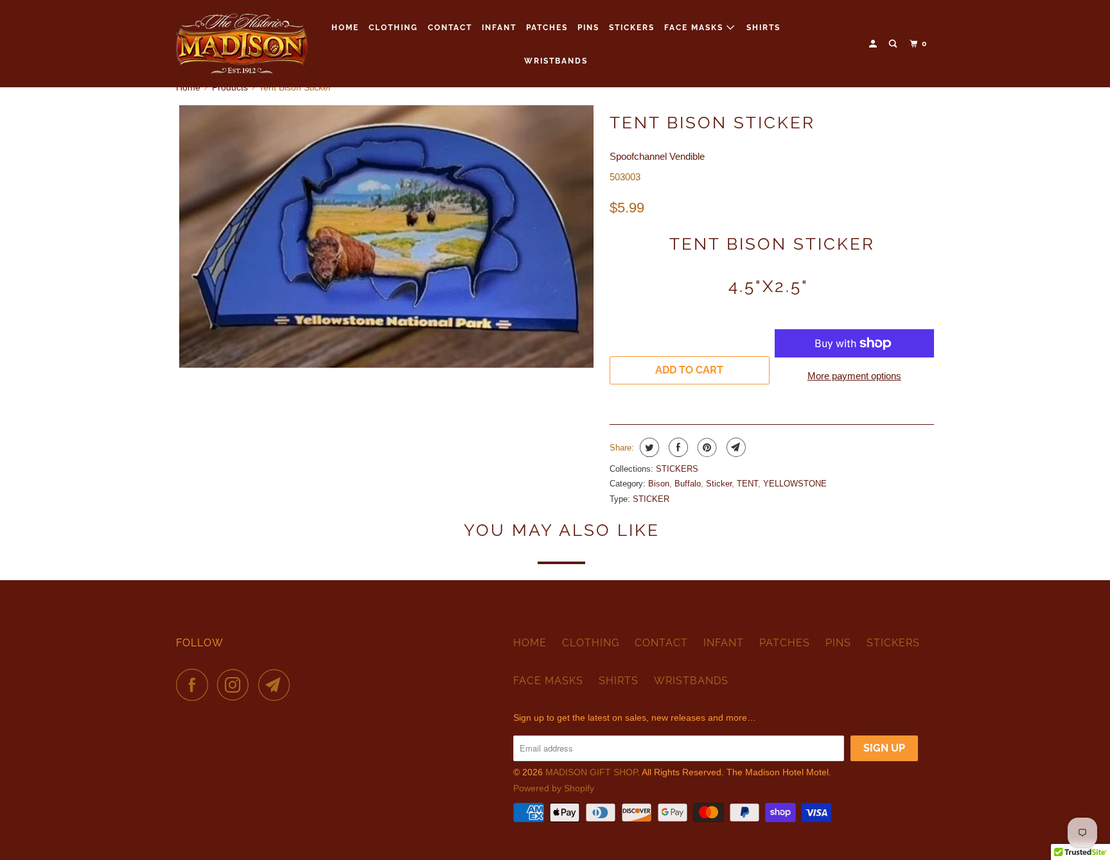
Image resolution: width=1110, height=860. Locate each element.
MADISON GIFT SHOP (591, 772)
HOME (345, 27)
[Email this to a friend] (734, 447)
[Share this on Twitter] (648, 447)
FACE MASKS (695, 27)
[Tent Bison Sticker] (386, 236)
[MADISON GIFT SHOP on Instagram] (236, 685)
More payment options (854, 375)
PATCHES (547, 27)
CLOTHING (393, 27)
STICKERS (632, 27)
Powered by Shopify (553, 788)
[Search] (894, 44)
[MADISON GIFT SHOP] (242, 43)
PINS (588, 27)
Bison (658, 483)
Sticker (719, 483)
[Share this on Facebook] (676, 447)
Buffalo (687, 483)
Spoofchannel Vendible (657, 156)
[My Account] (874, 44)
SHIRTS (763, 27)
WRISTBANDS (556, 60)
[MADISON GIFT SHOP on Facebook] (195, 685)
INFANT (499, 27)
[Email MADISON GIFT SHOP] (277, 685)
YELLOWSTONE (795, 483)
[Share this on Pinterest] (705, 447)
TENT (747, 483)
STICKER (651, 499)
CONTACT (450, 27)
